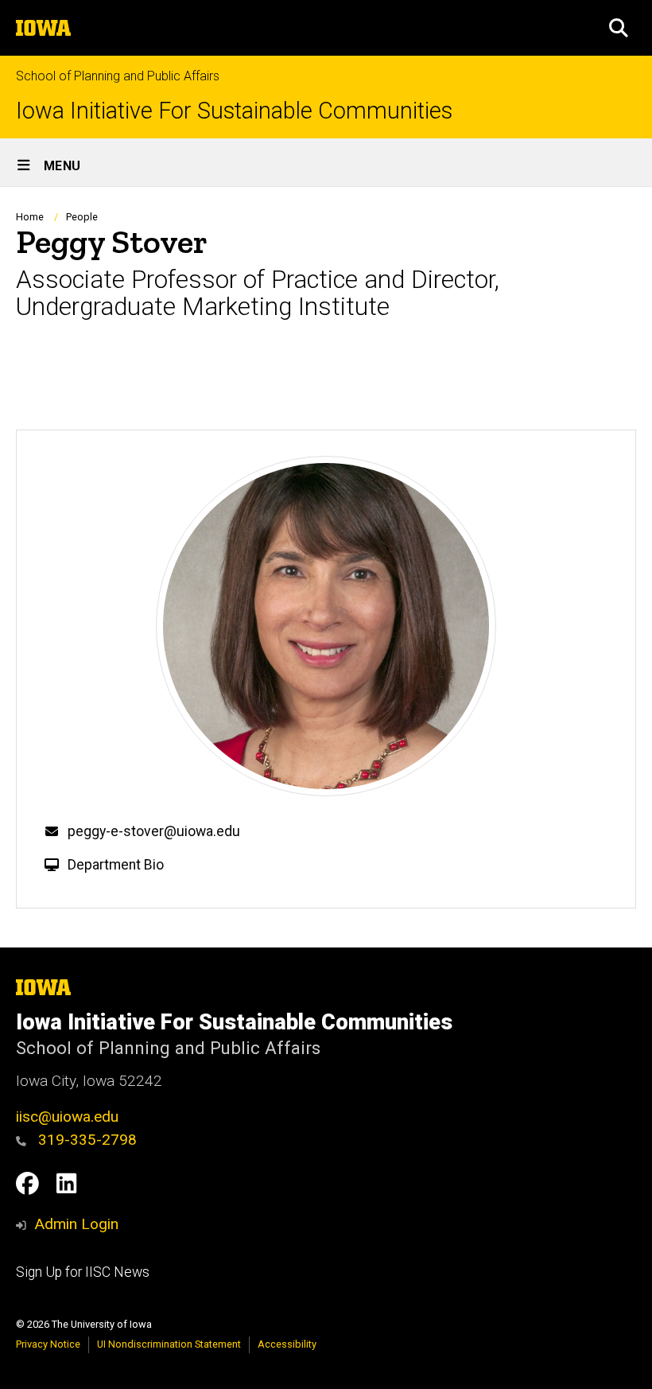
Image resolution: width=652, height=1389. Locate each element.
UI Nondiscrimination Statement (169, 1344)
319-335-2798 (85, 1139)
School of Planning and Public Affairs (117, 76)
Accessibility (287, 1344)
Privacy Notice (48, 1344)
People (82, 217)
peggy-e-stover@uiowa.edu (154, 831)
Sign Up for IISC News (82, 1272)
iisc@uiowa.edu (67, 1116)
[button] (618, 28)
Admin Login (76, 1224)
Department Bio (116, 865)
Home (30, 217)
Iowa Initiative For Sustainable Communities (234, 111)
